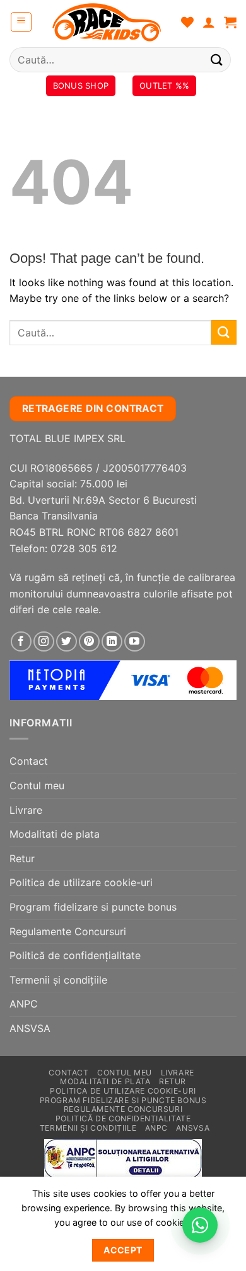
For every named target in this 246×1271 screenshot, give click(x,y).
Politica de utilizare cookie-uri (81, 882)
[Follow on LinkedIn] (112, 641)
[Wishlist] (187, 22)
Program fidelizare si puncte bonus (93, 907)
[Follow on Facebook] (21, 641)
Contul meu (36, 785)
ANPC (23, 1003)
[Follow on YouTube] (134, 641)
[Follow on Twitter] (66, 641)
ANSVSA (29, 1028)
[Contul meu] (208, 22)
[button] (21, 22)
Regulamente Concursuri (67, 931)
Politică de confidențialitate (75, 955)
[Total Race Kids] (107, 22)
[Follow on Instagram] (43, 641)
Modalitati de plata (54, 834)
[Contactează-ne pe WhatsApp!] (200, 1225)
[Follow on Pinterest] (89, 641)
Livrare (25, 810)
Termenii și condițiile (58, 980)
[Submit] (217, 59)
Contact (28, 761)
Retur (22, 858)
